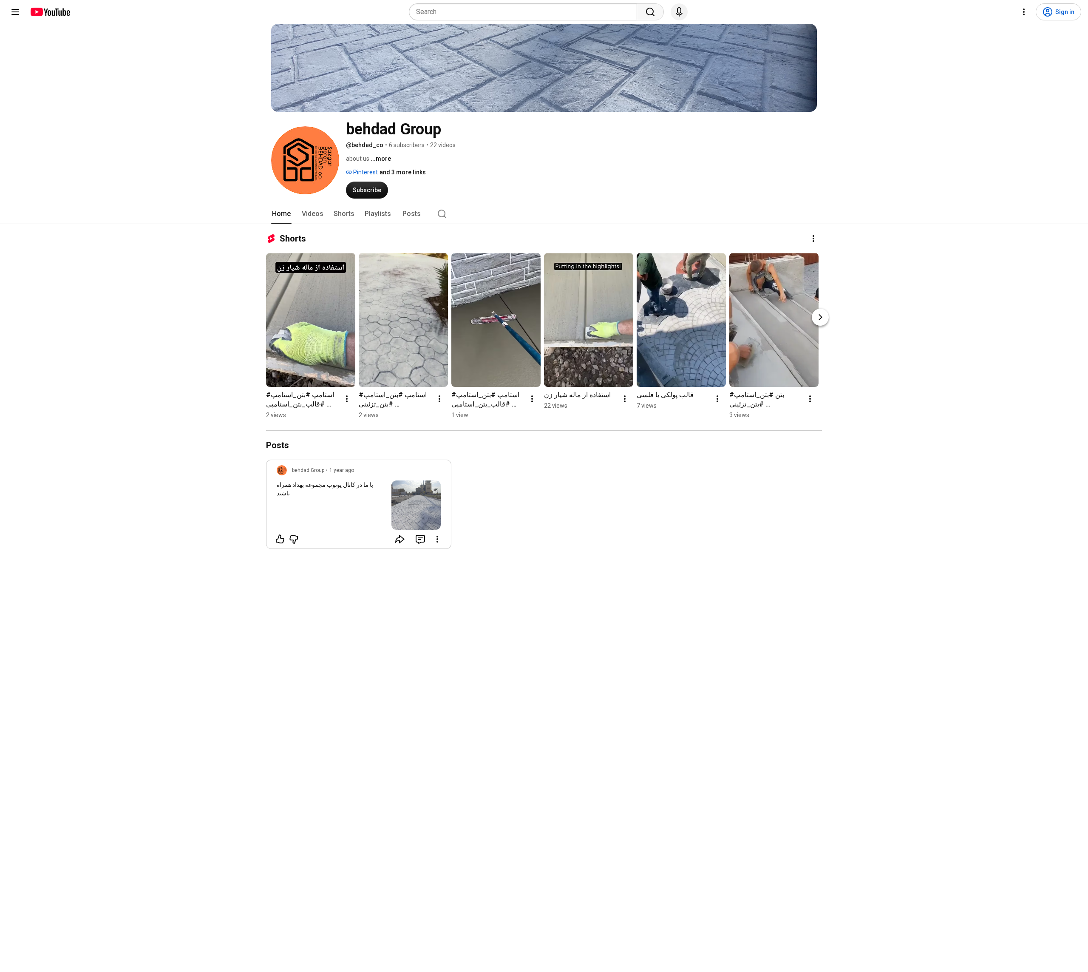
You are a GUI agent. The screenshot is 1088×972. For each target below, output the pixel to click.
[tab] (281, 214)
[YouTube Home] (50, 12)
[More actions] (813, 238)
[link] (359, 507)
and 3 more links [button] (403, 172)
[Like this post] (280, 539)
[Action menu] (437, 539)
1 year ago (341, 470)
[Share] (399, 539)
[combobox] (525, 12)
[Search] (650, 11)
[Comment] (420, 539)
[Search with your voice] (679, 11)
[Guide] (15, 12)
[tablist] (544, 214)
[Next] (820, 317)
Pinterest (365, 172)
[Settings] (1024, 12)
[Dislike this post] (293, 539)
